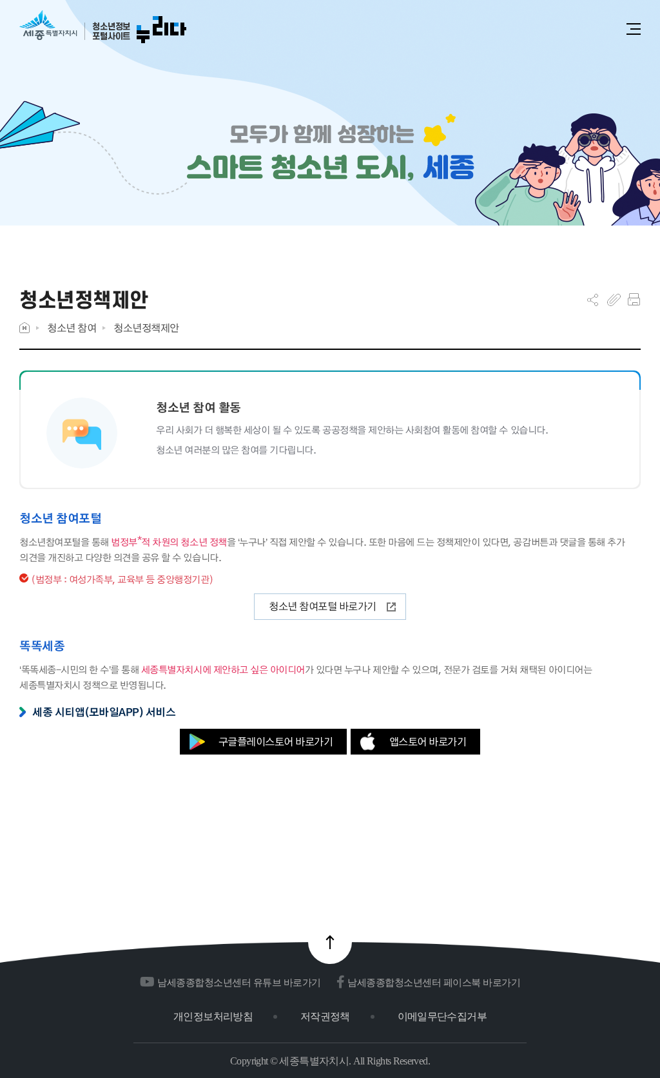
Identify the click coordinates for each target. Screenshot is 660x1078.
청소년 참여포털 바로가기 (322, 606)
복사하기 (614, 299)
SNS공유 (592, 299)
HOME (24, 327)
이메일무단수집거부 (442, 1016)
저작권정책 (325, 1016)
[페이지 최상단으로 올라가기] (330, 942)
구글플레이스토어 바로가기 (275, 741)
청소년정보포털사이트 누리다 (102, 27)
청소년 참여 (71, 327)
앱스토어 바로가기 (428, 741)
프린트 (634, 299)
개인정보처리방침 (213, 1016)
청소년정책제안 (146, 327)
